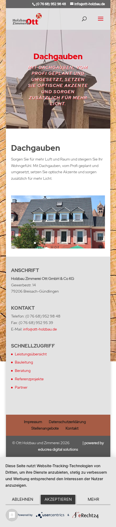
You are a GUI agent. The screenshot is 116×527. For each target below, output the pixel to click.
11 (81, 243)
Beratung (22, 370)
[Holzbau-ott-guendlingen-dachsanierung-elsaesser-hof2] (58, 247)
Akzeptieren (58, 499)
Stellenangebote (45, 428)
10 (76, 243)
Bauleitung (24, 362)
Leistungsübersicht (31, 354)
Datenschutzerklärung (67, 421)
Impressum (33, 421)
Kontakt (72, 428)
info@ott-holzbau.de (40, 329)
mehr (93, 499)
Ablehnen (22, 499)
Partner (21, 387)
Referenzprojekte (29, 379)
